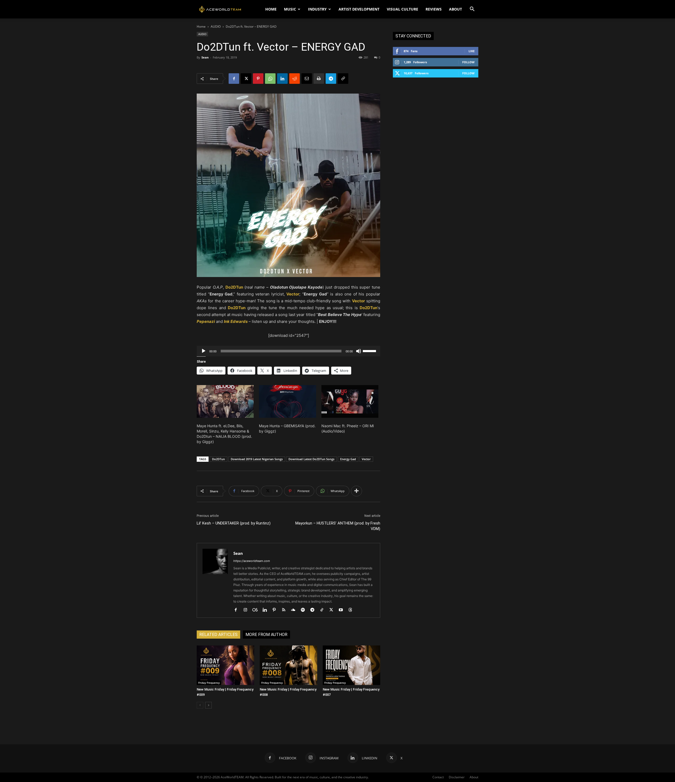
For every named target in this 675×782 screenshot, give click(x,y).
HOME (271, 9)
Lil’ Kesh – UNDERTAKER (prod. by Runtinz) (234, 523)
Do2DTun (218, 459)
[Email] (306, 78)
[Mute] (358, 351)
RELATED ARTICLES (218, 634)
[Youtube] (342, 610)
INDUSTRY (317, 9)
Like (472, 51)
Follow (468, 62)
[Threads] (352, 610)
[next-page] (208, 705)
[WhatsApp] (270, 78)
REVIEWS (434, 9)
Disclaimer (457, 777)
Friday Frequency (209, 682)
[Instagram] (247, 610)
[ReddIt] (294, 78)
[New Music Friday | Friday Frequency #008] (288, 665)
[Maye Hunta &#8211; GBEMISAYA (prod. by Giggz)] (287, 401)
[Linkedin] (282, 78)
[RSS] (285, 610)
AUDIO (216, 26)
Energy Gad (348, 459)
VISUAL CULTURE (402, 9)
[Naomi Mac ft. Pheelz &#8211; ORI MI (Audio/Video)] (349, 401)
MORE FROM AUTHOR (266, 634)
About (474, 777)
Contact (438, 777)
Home (201, 26)
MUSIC (290, 9)
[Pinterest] (258, 78)
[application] (288, 351)
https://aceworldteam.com (251, 561)
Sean (205, 57)
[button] (472, 9)
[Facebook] (234, 78)
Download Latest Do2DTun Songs (311, 459)
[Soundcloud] (295, 610)
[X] (246, 78)
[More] (356, 491)
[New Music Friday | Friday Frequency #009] (225, 665)
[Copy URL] (343, 78)
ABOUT (455, 9)
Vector (366, 459)
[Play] (203, 351)
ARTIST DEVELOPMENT (359, 9)
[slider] (370, 350)
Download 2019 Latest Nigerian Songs (257, 459)
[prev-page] (200, 705)
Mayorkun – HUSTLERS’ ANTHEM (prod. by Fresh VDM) (337, 526)
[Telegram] (331, 78)
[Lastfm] (257, 610)
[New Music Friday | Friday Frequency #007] (351, 665)
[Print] (319, 78)
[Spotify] (304, 610)
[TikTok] (323, 610)
